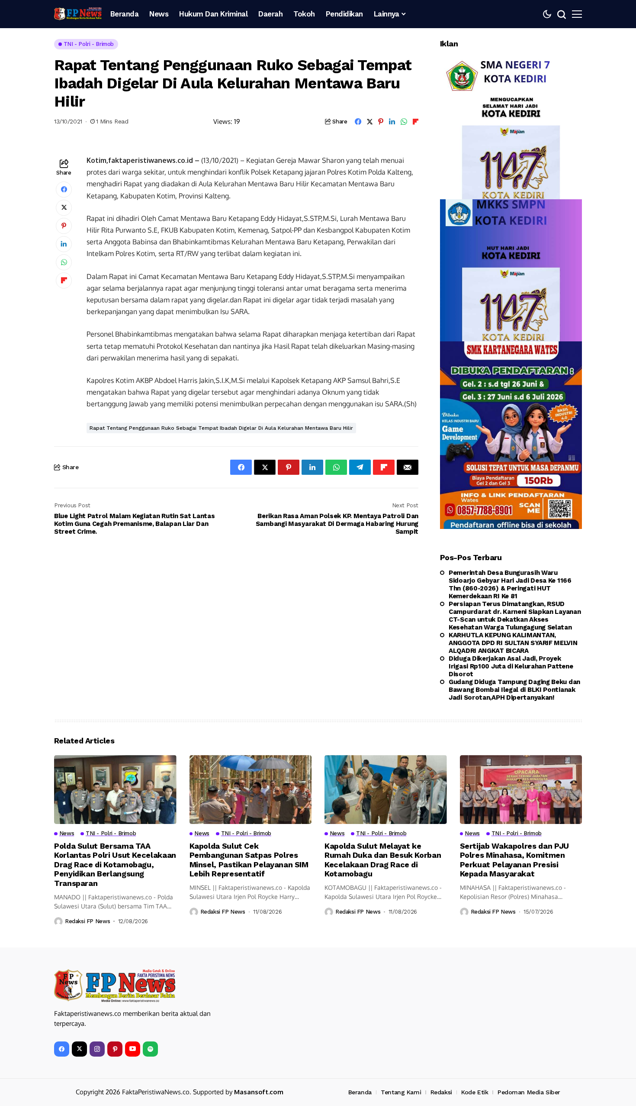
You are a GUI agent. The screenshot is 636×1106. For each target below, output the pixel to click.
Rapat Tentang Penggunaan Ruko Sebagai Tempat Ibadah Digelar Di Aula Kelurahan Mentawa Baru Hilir (221, 428)
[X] (79, 1049)
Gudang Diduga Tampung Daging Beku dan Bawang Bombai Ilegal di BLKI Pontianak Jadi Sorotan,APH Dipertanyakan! (514, 689)
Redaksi (441, 1092)
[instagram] (97, 1049)
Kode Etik (474, 1092)
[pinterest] (114, 1049)
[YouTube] (132, 1049)
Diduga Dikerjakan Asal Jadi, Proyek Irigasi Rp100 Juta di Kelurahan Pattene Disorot (511, 666)
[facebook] (61, 1049)
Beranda (360, 1092)
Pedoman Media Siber (529, 1092)
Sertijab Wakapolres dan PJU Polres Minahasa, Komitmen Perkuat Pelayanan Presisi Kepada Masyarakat (514, 860)
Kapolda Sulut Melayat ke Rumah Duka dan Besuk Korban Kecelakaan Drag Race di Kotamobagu (382, 860)
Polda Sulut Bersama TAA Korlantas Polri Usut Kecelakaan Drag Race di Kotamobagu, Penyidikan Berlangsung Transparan (115, 864)
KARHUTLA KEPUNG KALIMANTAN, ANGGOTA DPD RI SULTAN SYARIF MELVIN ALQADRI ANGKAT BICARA (513, 643)
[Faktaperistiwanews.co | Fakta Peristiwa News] (78, 13)
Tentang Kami (401, 1092)
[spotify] (150, 1049)
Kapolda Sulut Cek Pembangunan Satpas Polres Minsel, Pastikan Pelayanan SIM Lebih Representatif (249, 860)
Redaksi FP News (87, 921)
